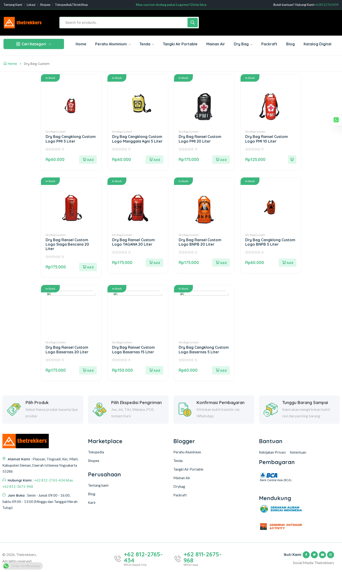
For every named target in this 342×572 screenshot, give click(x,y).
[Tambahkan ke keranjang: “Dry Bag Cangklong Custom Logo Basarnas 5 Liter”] (221, 370)
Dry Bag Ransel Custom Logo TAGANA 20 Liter (133, 242)
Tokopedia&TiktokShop (71, 4)
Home (12, 64)
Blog (91, 494)
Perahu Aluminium (187, 452)
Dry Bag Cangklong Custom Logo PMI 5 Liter (71, 138)
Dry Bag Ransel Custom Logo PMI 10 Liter (266, 138)
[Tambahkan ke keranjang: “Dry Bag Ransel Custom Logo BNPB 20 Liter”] (221, 262)
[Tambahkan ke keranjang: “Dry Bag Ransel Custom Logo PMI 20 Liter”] (221, 159)
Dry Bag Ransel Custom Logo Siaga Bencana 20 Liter (67, 244)
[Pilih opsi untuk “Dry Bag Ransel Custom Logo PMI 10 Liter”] (292, 159)
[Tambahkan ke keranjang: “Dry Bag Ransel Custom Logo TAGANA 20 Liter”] (154, 262)
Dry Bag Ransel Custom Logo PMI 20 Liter (200, 138)
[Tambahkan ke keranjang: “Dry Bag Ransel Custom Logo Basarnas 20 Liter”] (88, 370)
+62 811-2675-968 (202, 557)
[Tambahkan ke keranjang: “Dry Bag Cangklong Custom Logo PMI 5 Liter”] (88, 159)
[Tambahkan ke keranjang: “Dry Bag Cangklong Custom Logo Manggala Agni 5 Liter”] (154, 159)
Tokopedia (96, 452)
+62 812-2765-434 (143, 557)
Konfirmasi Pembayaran (221, 402)
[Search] (193, 22)
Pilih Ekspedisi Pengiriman (136, 402)
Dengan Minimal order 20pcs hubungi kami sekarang (171, 5)
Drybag (179, 486)
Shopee (45, 4)
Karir (92, 502)
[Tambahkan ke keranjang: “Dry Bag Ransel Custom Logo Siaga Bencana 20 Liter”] (88, 267)
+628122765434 (327, 4)
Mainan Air (181, 478)
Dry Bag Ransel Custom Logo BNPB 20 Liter (200, 242)
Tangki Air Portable (188, 469)
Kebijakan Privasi (272, 452)
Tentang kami (98, 485)
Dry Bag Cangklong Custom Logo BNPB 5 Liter (270, 242)
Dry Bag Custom (56, 131)
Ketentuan (298, 452)
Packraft (180, 495)
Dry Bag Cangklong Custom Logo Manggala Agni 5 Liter (137, 138)
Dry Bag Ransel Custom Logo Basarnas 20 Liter (67, 349)
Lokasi (31, 4)
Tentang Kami (12, 4)
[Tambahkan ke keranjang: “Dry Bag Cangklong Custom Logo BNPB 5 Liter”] (287, 262)
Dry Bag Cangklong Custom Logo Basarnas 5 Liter (204, 349)
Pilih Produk (37, 402)
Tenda (178, 460)
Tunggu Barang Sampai (305, 402)
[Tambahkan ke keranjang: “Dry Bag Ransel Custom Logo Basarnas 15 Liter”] (154, 370)
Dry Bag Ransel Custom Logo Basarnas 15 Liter (133, 349)
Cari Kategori (34, 44)
